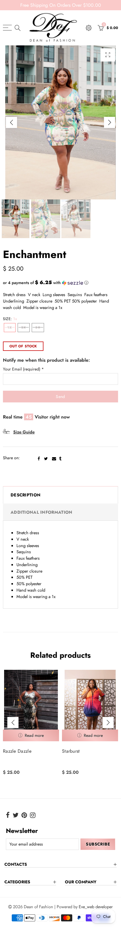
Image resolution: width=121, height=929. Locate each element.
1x (9, 327)
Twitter (46, 459)
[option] (60, 122)
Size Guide (24, 432)
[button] (60, 283)
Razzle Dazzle (17, 751)
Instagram (33, 815)
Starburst (71, 751)
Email (54, 459)
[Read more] (31, 735)
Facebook (39, 459)
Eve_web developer (96, 907)
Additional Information (41, 512)
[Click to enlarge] (107, 55)
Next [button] (109, 122)
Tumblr (60, 459)
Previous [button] (11, 122)
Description (26, 495)
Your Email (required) (23, 369)
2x (23, 327)
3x (37, 327)
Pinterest (24, 815)
